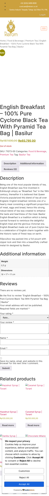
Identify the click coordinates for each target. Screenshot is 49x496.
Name (4, 338)
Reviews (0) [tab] (10, 169)
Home (3, 41)
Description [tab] (10, 163)
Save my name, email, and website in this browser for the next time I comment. (21, 362)
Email (3, 348)
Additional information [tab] (32, 163)
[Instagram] (23, 14)
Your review (7, 322)
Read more (8, 425)
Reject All (24, 477)
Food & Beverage (15, 41)
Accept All (24, 484)
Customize (24, 471)
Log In (43, 14)
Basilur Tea (24, 154)
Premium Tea (31, 41)
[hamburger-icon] (44, 28)
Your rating (6, 313)
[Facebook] (21, 14)
